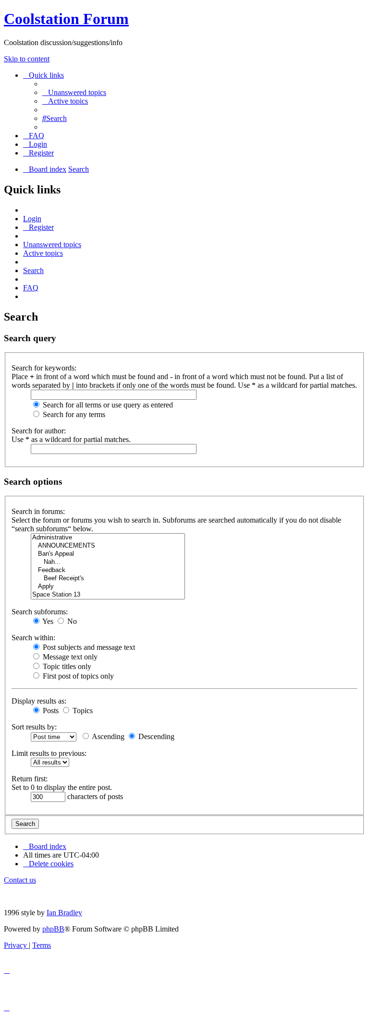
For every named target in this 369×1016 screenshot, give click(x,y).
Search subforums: (40, 612)
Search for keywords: (44, 368)
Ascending (107, 736)
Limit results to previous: (49, 753)
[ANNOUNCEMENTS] (107, 546)
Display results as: (39, 701)
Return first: (30, 779)
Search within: (33, 638)
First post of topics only (77, 676)
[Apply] (107, 587)
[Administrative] (107, 538)
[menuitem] (74, 92)
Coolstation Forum (66, 18)
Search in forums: (38, 511)
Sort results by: (34, 727)
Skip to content (26, 59)
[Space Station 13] (107, 595)
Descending (155, 736)
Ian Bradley (64, 912)
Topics (82, 710)
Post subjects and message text (88, 647)
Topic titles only (66, 666)
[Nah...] (107, 562)
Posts (50, 710)
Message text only (69, 657)
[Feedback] (107, 570)
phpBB (53, 929)
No (71, 621)
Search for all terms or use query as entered (107, 405)
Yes (47, 621)
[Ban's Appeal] (107, 554)
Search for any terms (73, 414)
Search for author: (39, 431)
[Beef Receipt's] (107, 578)
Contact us (20, 880)
